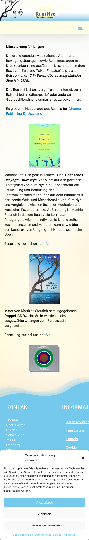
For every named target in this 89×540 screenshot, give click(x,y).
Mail (49, 243)
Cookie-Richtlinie (23, 534)
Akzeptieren (44, 502)
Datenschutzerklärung (48, 534)
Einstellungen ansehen (44, 525)
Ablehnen (44, 514)
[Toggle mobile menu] (80, 27)
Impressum (69, 534)
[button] (83, 458)
